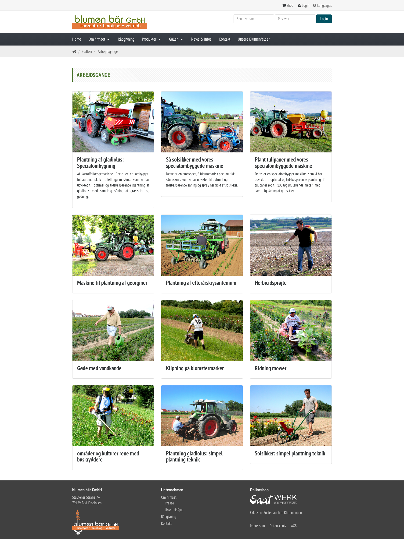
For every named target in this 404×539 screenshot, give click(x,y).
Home (76, 39)
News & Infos (201, 39)
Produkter (149, 39)
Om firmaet (97, 39)
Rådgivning (126, 39)
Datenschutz (278, 526)
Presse (169, 503)
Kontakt (224, 39)
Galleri (174, 39)
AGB (294, 526)
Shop (290, 6)
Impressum (257, 526)
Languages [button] (324, 6)
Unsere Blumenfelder (254, 39)
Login (305, 6)
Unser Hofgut (174, 510)
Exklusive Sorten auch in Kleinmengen (276, 513)
